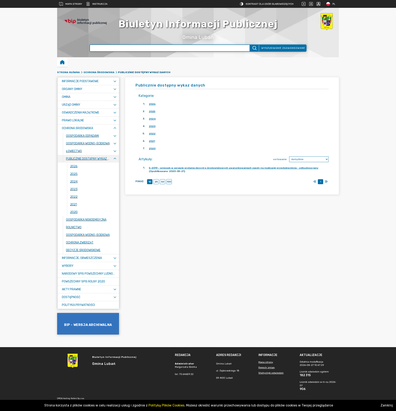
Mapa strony (73, 3)
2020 (152, 148)
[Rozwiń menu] (115, 81)
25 (156, 181)
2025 (152, 111)
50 (162, 181)
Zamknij (387, 405)
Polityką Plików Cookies (166, 405)
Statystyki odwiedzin (271, 372)
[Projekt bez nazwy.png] (326, 21)
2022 (152, 133)
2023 (152, 126)
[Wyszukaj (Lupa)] (254, 48)
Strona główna (68, 72)
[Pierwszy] (315, 181)
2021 (152, 141)
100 (169, 181)
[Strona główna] (62, 62)
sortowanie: (280, 159)
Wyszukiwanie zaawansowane (283, 48)
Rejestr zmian (266, 367)
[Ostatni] (326, 181)
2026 (152, 104)
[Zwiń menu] (115, 128)
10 (149, 181)
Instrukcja (99, 3)
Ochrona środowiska (99, 72)
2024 (152, 118)
